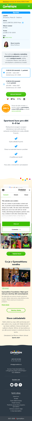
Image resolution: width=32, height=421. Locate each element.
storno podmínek (16, 111)
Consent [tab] (5, 195)
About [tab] (26, 195)
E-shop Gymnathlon (16, 411)
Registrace (6, 1)
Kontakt (16, 398)
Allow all (16, 224)
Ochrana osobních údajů (16, 408)
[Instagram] (16, 384)
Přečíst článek (5, 305)
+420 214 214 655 (16, 359)
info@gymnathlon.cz (16, 364)
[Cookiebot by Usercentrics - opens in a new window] (19, 190)
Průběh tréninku (16, 402)
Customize (15, 229)
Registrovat (16, 94)
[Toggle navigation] (28, 6)
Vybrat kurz (17, 254)
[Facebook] (20, 384)
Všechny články (16, 310)
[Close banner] (29, 190)
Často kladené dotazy (16, 400)
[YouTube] (11, 384)
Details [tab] (16, 195)
